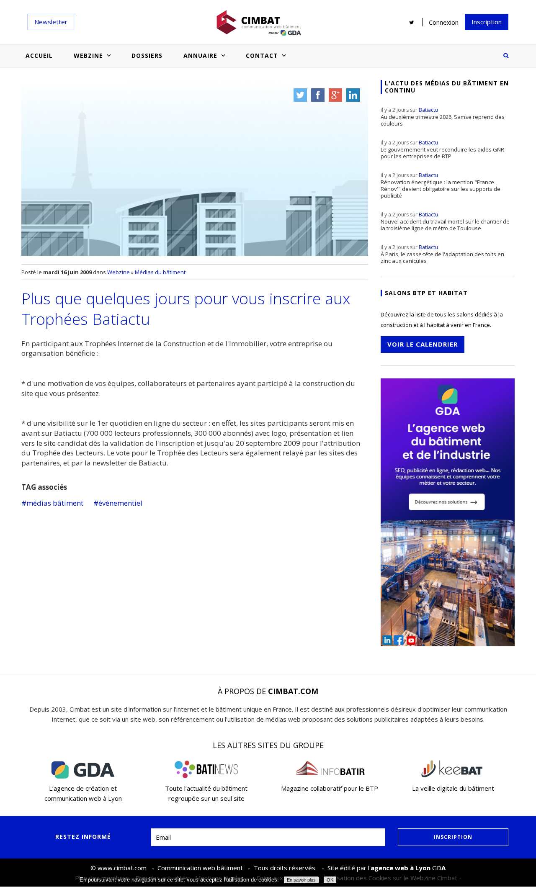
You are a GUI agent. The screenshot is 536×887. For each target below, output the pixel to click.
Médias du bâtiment (160, 272)
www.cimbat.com (122, 868)
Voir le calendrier (422, 344)
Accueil (39, 55)
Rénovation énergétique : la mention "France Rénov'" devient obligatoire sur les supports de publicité (440, 185)
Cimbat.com (293, 691)
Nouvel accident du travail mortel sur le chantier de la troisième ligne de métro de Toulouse (445, 221)
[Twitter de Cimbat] (411, 22)
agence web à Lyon (400, 868)
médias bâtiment (54, 503)
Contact (262, 55)
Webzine (88, 55)
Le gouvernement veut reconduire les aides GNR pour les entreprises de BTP (442, 149)
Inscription (487, 22)
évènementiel (120, 503)
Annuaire (200, 55)
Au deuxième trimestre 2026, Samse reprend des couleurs (443, 117)
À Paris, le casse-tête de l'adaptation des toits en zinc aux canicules (442, 254)
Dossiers (146, 55)
